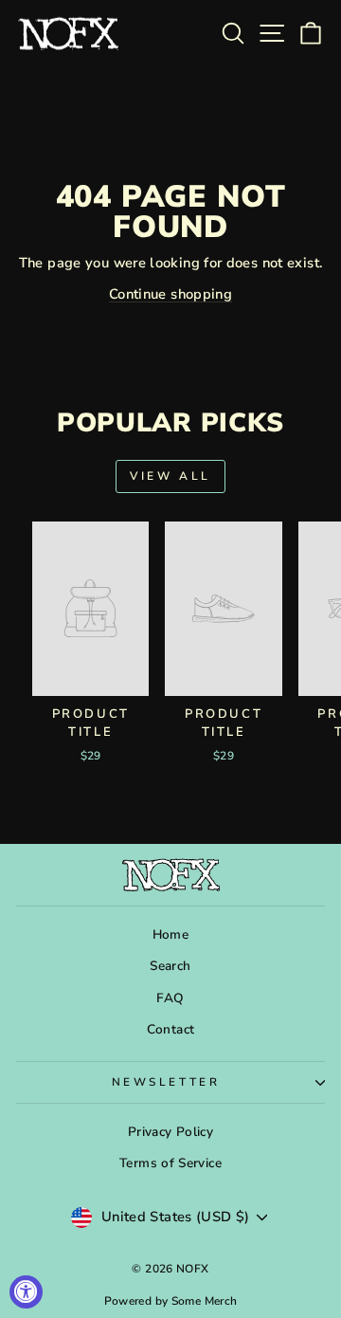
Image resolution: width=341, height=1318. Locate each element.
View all (170, 476)
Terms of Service (170, 1163)
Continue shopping (170, 293)
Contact (171, 1029)
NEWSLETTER (166, 1081)
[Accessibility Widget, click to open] (26, 1292)
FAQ (170, 998)
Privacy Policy (170, 1132)
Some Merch (204, 1301)
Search (170, 966)
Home (170, 934)
